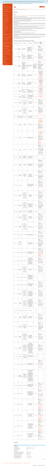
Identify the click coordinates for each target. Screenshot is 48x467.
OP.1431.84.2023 (40, 296)
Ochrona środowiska (5, 17)
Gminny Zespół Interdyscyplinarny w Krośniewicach (7, 43)
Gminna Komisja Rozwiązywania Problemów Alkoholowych (7, 46)
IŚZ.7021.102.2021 (40, 169)
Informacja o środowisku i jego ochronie (6, 54)
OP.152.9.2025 (40, 386)
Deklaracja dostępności (6, 64)
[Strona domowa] (14, 9)
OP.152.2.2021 (40, 140)
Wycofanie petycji (41, 118)
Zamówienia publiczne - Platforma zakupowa (7, 35)
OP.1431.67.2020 (40, 112)
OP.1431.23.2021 (40, 154)
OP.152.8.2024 (40, 339)
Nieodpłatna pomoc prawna (6, 11)
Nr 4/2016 (31, 20)
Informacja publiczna (5, 28)
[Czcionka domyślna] (40, 6)
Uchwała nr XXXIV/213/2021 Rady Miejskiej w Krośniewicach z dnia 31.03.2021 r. (40, 133)
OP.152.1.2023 (40, 229)
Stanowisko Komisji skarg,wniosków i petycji (40, 78)
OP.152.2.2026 (40, 405)
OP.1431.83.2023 (40, 287)
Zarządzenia (4, 56)
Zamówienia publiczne (6, 58)
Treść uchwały (40, 367)
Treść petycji (35, 63)
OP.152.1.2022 (40, 220)
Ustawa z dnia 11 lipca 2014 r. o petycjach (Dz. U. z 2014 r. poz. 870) (22, 15)
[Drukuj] (44, 6)
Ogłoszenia (4, 60)
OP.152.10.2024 (40, 366)
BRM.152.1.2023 (40, 237)
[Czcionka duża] (42, 6)
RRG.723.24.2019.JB (40, 51)
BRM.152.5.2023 (40, 263)
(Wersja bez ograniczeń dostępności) (39, 143)
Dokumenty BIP (17, 9)
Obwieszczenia (5, 62)
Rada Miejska (4, 13)
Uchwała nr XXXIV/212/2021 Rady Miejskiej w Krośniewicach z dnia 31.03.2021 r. (40, 121)
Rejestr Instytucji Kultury (6, 9)
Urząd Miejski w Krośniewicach (6, 7)
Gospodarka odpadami (5, 19)
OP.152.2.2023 (40, 272)
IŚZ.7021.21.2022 (40, 179)
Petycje (26, 9)
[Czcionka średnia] (41, 6)
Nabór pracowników (5, 15)
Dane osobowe (5, 30)
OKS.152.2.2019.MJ (40, 59)
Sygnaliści (4, 32)
